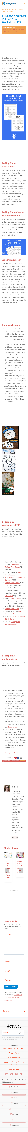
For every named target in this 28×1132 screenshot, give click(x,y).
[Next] (21, 870)
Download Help (14, 1058)
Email (7, 971)
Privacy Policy (14, 1053)
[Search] (20, 1033)
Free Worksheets (9, 29)
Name (7, 962)
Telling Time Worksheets (14, 753)
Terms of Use (13, 727)
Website (8, 980)
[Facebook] (11, 1074)
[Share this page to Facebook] (18, 758)
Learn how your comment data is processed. (13, 997)
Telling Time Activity (12, 583)
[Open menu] (24, 3)
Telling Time (17, 31)
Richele (15, 787)
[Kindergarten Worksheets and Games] (9, 3)
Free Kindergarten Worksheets (14, 1049)
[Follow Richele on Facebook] (13, 837)
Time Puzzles (15, 598)
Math (18, 29)
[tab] (10, 890)
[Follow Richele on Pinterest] (16, 837)
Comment (9, 934)
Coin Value (9, 596)
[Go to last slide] (7, 870)
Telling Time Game (12, 609)
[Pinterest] (16, 1074)
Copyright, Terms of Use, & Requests (14, 1063)
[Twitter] (21, 1074)
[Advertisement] (13, 45)
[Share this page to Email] (21, 758)
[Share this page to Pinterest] (15, 758)
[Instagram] (6, 1074)
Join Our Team (14, 1069)
